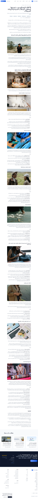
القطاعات (23, 1)
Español (36, 474)
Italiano (36, 475)
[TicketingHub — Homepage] (34, 1)
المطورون (27, 480)
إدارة (27, 472)
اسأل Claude (19, 16)
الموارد (17, 1)
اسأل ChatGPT (28, 16)
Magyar (36, 486)
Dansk (36, 485)
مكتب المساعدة (7, 487)
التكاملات (27, 479)
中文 (36, 487)
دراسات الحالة (7, 473)
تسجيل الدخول (8, 1)
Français (36, 473)
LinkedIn (34, 493)
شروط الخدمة (7, 480)
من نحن (17, 481)
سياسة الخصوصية (7, 481)
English (36, 472)
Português (36, 478)
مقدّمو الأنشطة (16, 474)
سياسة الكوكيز (3, 495)
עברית (36, 488)
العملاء (8, 472)
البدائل (8, 474)
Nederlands (36, 489)
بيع (27, 470)
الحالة (8, 486)
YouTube (36, 493)
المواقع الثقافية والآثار (16, 475)
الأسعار (15, 1)
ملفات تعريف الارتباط (6, 483)
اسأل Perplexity (24, 16)
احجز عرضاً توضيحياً (3, 1)
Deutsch (36, 477)
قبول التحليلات (10, 497)
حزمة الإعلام (7, 477)
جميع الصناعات (16, 470)
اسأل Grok (11, 16)
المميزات (26, 1)
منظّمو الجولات (16, 473)
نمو (27, 473)
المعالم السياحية (16, 472)
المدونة (20, 1)
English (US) (36, 481)
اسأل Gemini (15, 16)
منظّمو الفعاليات (16, 478)
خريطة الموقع (7, 475)
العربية (36, 484)
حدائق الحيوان (16, 477)
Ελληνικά (36, 480)
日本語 (36, 482)
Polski (36, 479)
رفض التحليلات (5, 497)
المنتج (29, 1)
